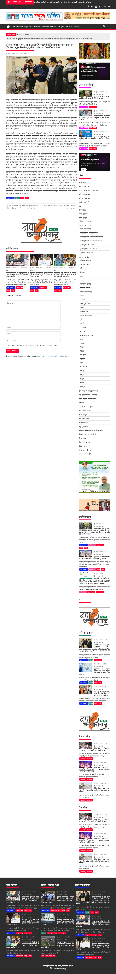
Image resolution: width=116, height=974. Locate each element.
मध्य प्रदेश (83, 355)
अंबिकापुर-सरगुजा (85, 260)
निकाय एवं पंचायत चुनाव (86, 407)
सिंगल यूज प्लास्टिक (85, 450)
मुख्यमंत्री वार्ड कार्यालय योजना (89, 233)
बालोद (81, 339)
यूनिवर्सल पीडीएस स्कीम (87, 252)
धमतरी (82, 323)
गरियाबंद (82, 299)
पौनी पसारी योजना (84, 418)
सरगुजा (82, 378)
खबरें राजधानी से (10, 198)
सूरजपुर (82, 386)
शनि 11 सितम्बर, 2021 (101, 132)
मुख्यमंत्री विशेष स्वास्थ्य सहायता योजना (91, 237)
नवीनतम (17, 198)
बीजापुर (82, 347)
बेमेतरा (82, 351)
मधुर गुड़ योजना (83, 426)
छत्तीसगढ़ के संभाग (55, 26)
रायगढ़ (82, 370)
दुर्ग (81, 268)
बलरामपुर (83, 331)
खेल (80, 206)
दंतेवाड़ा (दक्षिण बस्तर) (86, 315)
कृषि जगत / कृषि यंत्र (85, 194)
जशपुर (82, 307)
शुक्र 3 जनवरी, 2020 (101, 573)
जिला (13, 26)
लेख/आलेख (82, 438)
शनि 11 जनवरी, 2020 (101, 552)
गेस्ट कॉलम (82, 210)
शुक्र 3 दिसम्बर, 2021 (101, 762)
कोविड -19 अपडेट (74, 26)
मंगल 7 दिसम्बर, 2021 (13, 268)
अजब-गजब (82, 182)
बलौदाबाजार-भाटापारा (86, 335)
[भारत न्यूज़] (8, 26)
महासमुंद (82, 359)
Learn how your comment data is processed (54, 356)
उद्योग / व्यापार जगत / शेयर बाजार (89, 190)
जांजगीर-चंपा (84, 311)
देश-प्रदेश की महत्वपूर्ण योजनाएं (24, 26)
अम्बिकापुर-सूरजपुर (85, 284)
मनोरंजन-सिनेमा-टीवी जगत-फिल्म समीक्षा (91, 430)
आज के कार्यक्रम (84, 107)
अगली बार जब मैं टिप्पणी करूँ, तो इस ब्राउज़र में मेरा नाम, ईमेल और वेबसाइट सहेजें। (33, 345)
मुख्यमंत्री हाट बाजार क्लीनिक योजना (91, 248)
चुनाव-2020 (64, 26)
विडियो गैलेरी (37, 26)
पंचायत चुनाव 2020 (86, 221)
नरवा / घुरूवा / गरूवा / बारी (87, 399)
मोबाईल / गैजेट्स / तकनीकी (87, 434)
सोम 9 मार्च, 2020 (100, 524)
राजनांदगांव (83, 367)
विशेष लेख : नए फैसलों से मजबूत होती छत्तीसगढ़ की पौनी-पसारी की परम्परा (43, 2)
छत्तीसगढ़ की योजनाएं (85, 225)
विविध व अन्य (44, 26)
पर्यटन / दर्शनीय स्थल (85, 410)
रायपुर (22, 198)
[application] (94, 71)
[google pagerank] (58, 968)
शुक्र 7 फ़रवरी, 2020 (64, 914)
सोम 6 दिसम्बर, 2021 (60, 268)
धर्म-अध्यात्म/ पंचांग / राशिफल (88, 395)
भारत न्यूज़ (24, 53)
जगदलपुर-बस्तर (85, 303)
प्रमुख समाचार (19, 287)
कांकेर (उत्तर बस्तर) (86, 292)
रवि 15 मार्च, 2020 (63, 892)
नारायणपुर (83, 327)
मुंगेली (81, 363)
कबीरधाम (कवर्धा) (85, 288)
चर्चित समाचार (83, 214)
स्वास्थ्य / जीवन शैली (85, 454)
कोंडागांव (82, 296)
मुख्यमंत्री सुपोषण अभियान (87, 245)
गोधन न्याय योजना (85, 229)
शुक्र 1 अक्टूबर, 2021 (101, 92)
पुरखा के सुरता (83, 414)
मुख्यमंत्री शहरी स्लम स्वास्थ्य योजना (91, 241)
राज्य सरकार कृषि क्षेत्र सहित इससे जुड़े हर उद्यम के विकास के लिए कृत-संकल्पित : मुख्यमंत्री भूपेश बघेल (22, 206)
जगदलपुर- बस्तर (85, 264)
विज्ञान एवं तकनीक (84, 442)
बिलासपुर (82, 272)
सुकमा (82, 382)
